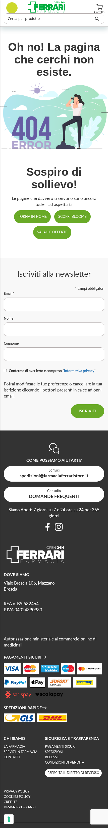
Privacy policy (16, 791)
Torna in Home (32, 217)
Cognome (11, 343)
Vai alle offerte (52, 232)
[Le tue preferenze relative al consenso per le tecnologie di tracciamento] (9, 819)
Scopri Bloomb (72, 217)
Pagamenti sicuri (60, 746)
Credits (10, 802)
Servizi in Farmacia (20, 752)
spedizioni (54, 752)
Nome (8, 318)
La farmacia (14, 746)
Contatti (12, 757)
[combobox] (54, 18)
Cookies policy (17, 797)
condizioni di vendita (64, 762)
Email (9, 294)
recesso (52, 757)
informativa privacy (79, 371)
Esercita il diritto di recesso (73, 773)
